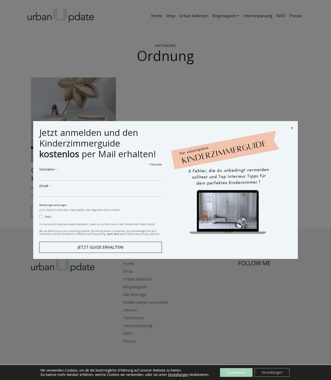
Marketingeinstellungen (53, 205)
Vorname (48, 169)
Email (44, 185)
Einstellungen (178, 374)
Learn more (113, 234)
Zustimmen (236, 372)
